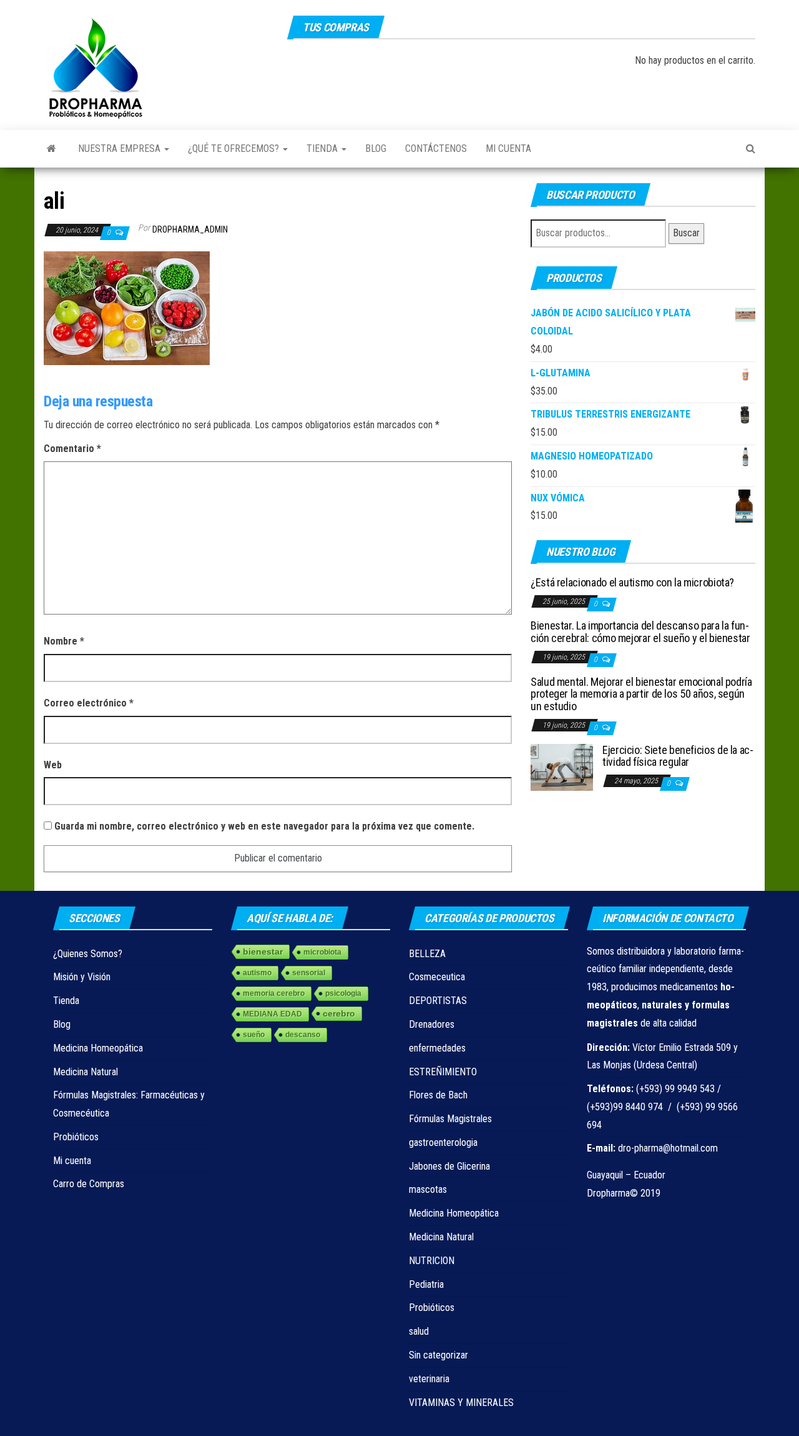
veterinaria (429, 1379)
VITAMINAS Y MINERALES (461, 1402)
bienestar (263, 951)
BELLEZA (427, 954)
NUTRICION (431, 1261)
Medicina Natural (85, 1072)
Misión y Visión (81, 977)
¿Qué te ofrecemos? (235, 148)
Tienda (323, 148)
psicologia (343, 993)
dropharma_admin (190, 229)
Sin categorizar (438, 1355)
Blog (375, 148)
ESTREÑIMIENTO (443, 1072)
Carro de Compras (88, 1184)
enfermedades (437, 1048)
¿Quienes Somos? (87, 954)
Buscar (686, 233)
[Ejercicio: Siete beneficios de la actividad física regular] (562, 766)
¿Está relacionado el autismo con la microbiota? (632, 582)
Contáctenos (436, 148)
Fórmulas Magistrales (450, 1119)
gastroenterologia (443, 1142)
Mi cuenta (508, 148)
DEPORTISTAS (438, 1001)
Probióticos (76, 1137)
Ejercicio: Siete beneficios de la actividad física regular (677, 756)
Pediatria (426, 1284)
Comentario (72, 448)
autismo (257, 972)
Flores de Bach (438, 1095)
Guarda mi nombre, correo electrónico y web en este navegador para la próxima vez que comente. (264, 826)
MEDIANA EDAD (272, 1014)
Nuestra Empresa (120, 148)
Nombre (64, 641)
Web (53, 765)
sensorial (308, 972)
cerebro (339, 1013)
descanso (302, 1034)
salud (419, 1331)
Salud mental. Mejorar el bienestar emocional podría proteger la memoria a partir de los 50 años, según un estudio (641, 694)
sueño (254, 1034)
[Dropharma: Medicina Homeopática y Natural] (51, 149)
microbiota (322, 952)
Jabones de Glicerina (449, 1166)
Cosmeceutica (437, 977)
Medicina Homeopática (98, 1048)
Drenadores (431, 1024)
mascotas (428, 1189)
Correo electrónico (89, 703)
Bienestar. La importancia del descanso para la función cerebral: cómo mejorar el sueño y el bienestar (640, 632)
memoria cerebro (274, 993)
